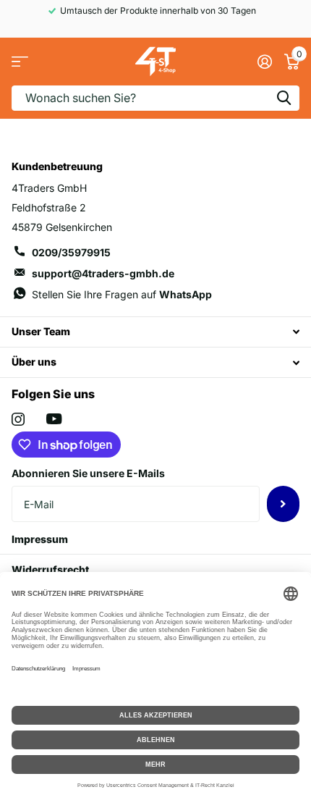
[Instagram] (18, 419)
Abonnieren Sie (283, 504)
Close (155, 332)
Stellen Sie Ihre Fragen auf (122, 294)
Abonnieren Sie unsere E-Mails (88, 473)
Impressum (40, 539)
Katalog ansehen (20, 62)
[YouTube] (53, 418)
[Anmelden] (264, 61)
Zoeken (283, 98)
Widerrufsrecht (50, 569)
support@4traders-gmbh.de (103, 273)
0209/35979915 (71, 252)
